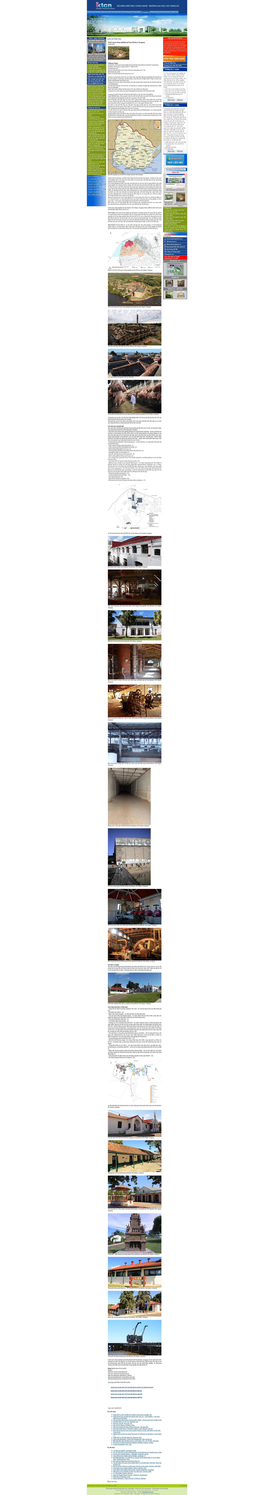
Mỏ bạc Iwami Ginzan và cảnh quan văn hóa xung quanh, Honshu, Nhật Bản (137, 1466)
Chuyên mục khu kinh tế (95, 189)
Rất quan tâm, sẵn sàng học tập (176, 142)
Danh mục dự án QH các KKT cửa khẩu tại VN (96, 173)
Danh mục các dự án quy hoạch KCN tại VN (96, 166)
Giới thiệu (98, 12)
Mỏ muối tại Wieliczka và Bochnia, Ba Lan (126, 1461)
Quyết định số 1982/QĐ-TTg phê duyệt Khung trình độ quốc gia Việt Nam (96, 123)
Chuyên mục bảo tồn (94, 192)
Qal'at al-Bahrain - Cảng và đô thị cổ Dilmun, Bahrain (129, 1478)
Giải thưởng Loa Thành (96, 119)
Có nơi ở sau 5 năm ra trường (175, 89)
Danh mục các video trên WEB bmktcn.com (96, 162)
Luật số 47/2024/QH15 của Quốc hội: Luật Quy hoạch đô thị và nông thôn (97, 143)
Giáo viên (111, 12)
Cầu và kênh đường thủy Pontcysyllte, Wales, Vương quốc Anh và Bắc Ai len (137, 1420)
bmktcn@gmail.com (147, 1492)
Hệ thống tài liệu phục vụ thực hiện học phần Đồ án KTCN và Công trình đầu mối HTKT (97, 157)
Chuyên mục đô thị (94, 184)
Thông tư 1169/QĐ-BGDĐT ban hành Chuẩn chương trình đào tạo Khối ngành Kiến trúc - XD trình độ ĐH (96, 57)
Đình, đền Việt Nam (94, 68)
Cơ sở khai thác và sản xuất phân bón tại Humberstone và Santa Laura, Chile (137, 1452)
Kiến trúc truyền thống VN (96, 72)
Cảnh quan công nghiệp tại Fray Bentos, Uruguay (180, 204)
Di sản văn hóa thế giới (96, 65)
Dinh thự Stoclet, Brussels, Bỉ (122, 1423)
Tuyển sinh (174, 12)
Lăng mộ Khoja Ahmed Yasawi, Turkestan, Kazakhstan (130, 1475)
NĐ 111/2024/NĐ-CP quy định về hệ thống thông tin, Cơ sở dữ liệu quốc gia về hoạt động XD (96, 130)
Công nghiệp (136, 12)
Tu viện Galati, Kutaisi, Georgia (123, 1473)
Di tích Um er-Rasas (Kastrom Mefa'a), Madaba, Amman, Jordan (133, 1442)
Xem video (111, 1382)
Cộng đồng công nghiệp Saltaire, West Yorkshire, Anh (129, 1468)
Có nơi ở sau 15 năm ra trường (176, 92)
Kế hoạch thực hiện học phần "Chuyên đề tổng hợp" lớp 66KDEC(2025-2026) (174, 222)
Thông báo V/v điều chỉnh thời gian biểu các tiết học (174, 211)
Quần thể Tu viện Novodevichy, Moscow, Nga (127, 1437)
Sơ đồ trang (183, 1485)
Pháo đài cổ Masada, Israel (121, 1477)
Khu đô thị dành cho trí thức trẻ (175, 190)
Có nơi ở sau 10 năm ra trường (176, 91)
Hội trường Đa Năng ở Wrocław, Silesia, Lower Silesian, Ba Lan (133, 1428)
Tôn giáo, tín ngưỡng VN (96, 70)
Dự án (168, 12)
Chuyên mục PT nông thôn (96, 187)
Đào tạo (104, 12)
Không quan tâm (171, 147)
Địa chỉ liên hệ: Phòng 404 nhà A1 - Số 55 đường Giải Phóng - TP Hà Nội (137, 1490)
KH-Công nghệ (126, 12)
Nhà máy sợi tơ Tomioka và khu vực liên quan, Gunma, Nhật (132, 1471)
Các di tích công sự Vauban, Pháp (124, 1425)
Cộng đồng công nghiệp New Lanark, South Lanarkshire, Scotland (133, 1470)
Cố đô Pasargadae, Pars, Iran (122, 1444)
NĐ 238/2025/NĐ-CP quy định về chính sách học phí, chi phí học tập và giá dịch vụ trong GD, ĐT (96, 137)
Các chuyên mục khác (95, 194)
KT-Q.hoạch (145, 12)
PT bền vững (154, 12)
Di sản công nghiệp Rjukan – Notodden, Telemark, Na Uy (130, 1454)
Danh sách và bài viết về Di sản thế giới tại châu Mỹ (126, 1394)
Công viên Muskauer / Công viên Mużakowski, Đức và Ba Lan (132, 1439)
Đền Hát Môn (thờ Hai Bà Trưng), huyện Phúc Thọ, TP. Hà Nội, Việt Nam (136, 1441)
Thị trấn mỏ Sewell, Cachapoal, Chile (124, 1450)
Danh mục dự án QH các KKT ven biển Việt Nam (96, 169)
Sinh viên (118, 12)
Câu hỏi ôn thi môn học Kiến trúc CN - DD (96, 111)
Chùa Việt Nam (93, 66)
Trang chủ (91, 12)
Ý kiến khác (169, 97)
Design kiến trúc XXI (94, 181)
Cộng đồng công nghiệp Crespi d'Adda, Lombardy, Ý (129, 1456)
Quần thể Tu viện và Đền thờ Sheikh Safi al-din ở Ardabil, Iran (132, 1415)
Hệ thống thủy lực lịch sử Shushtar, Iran (125, 1422)
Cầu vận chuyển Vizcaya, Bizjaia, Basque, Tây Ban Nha (130, 1427)
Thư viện (162, 12)
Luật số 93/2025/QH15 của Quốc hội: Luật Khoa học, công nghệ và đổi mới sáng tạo (97, 149)
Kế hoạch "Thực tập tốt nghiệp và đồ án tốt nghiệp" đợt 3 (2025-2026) (175, 226)
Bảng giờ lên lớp (94, 117)
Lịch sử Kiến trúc (93, 176)
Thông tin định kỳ (94, 107)
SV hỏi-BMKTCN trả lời (95, 83)
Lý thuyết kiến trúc (94, 179)
